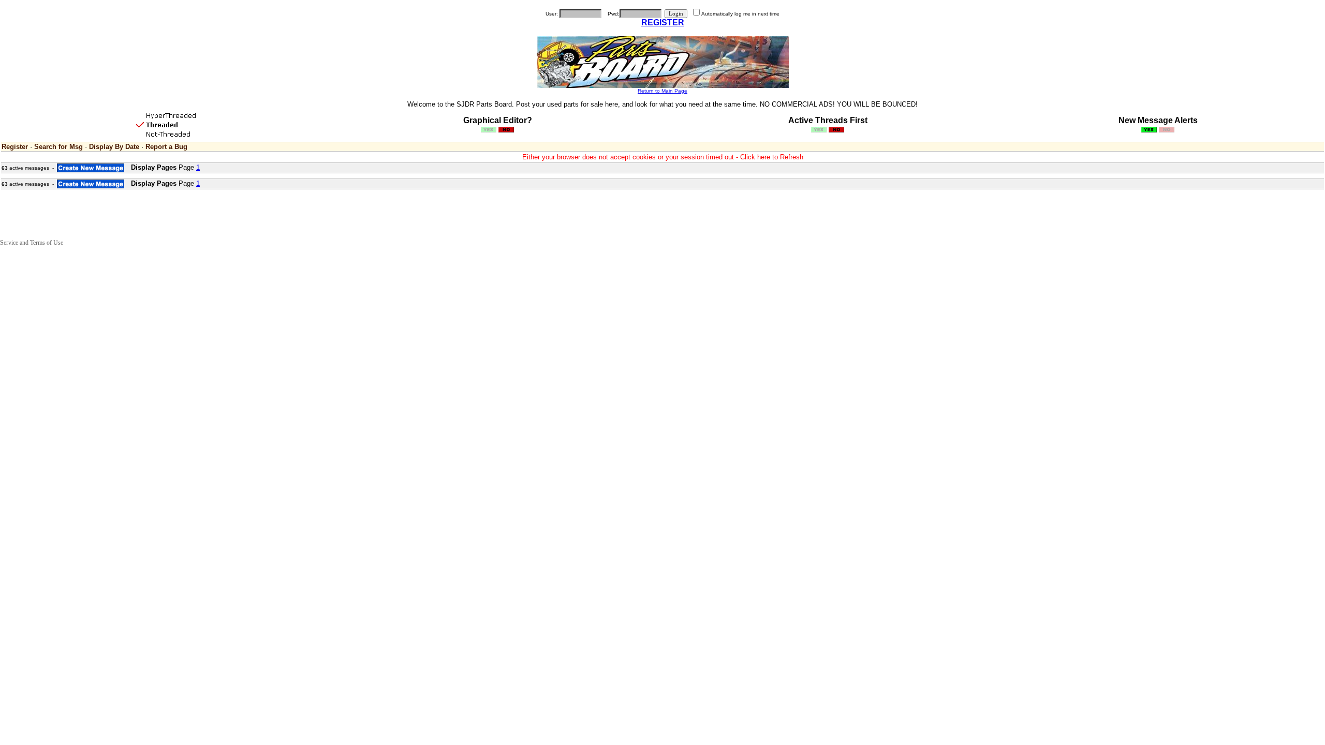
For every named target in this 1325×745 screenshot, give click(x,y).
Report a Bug (166, 147)
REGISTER (662, 22)
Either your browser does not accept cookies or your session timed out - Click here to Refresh (662, 157)
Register (15, 147)
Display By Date (114, 147)
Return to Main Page (662, 91)
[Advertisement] (188, 213)
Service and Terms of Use (31, 242)
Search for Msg (58, 147)
